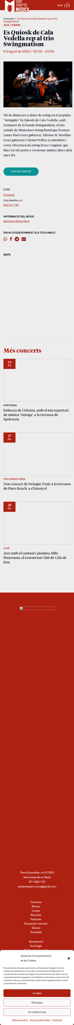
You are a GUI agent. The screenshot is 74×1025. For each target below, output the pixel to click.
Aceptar (37, 993)
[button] (69, 958)
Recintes (35, 915)
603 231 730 (10, 205)
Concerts (8, 18)
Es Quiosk (9, 195)
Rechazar (37, 1002)
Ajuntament (36, 941)
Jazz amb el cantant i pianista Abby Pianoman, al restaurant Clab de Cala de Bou (35, 557)
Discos (36, 927)
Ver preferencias (37, 1012)
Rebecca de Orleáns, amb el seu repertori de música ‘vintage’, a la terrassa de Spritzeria (35, 414)
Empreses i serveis (35, 923)
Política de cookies (20, 1020)
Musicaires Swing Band (16, 221)
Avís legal (36, 945)
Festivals (35, 919)
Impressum (57, 1020)
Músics (36, 906)
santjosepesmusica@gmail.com (37, 886)
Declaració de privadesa (40, 1020)
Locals (36, 910)
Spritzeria (10, 405)
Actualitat (36, 932)
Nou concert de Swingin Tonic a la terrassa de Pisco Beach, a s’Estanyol (37, 486)
